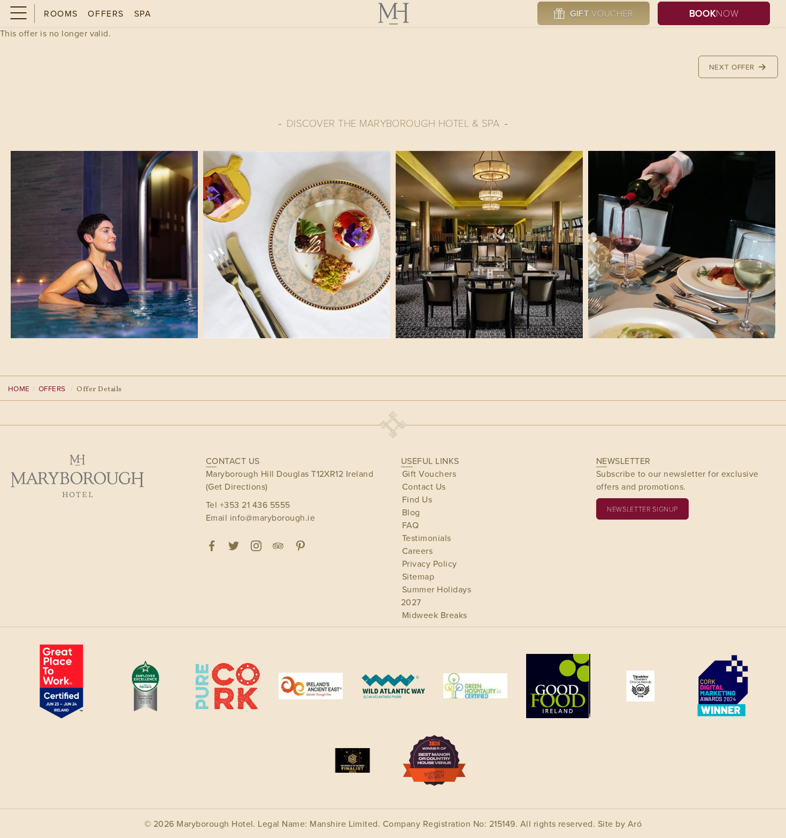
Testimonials (426, 538)
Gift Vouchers (429, 473)
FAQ (410, 525)
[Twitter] (234, 545)
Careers (417, 551)
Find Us (417, 499)
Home (19, 388)
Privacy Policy (429, 563)
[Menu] (17, 13)
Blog (411, 512)
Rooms (61, 13)
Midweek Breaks (434, 615)
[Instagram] (256, 545)
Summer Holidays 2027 (436, 595)
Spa (143, 13)
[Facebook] (212, 545)
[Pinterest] (300, 545)
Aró (635, 823)
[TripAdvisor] (278, 545)
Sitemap (418, 576)
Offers (106, 13)
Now (713, 13)
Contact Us (424, 486)
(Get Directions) (237, 486)
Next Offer (733, 67)
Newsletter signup (642, 509)
